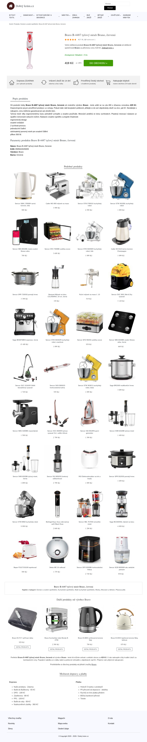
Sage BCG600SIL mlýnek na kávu (122, 522)
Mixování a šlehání (108, 590)
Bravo (77, 48)
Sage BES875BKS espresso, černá (25, 340)
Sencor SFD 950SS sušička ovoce (89, 340)
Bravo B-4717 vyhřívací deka (22, 638)
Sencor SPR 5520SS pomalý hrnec (121, 476)
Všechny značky (14, 718)
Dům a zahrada (75, 16)
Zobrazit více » (108, 48)
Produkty (17, 24)
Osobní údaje (63, 729)
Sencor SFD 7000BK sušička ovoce (57, 249)
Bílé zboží (89, 16)
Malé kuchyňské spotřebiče (85, 590)
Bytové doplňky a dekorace (44, 16)
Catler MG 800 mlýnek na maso (57, 203)
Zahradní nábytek (127, 16)
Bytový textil (12, 16)
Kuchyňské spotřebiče (66, 590)
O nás (110, 718)
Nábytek (65, 15)
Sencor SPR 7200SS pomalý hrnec (25, 294)
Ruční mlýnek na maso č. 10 (89, 294)
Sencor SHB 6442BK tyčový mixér (122, 431)
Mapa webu (63, 723)
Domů (11, 24)
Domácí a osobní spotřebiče (29, 24)
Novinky (11, 723)
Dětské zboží (101, 16)
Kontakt (111, 723)
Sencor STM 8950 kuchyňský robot (25, 522)
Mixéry (97, 590)
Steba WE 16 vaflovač (57, 567)
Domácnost (28, 15)
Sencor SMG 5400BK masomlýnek (25, 431)
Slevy (10, 729)
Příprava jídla (120, 590)
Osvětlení (115, 15)
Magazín (61, 718)
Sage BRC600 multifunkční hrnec (122, 385)
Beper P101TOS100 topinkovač (25, 567)
